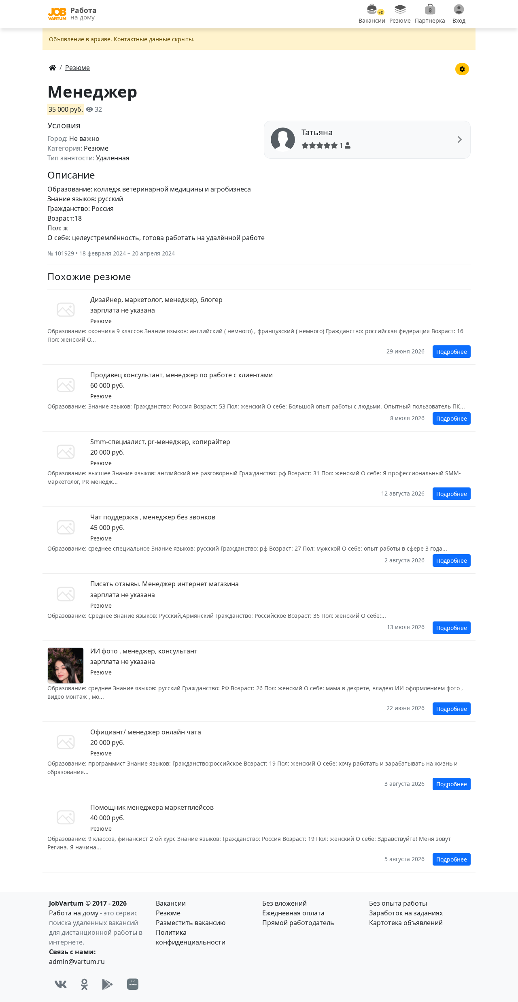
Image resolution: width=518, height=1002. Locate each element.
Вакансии (171, 903)
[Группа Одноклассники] (84, 984)
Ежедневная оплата (293, 912)
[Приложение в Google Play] (108, 984)
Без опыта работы (398, 903)
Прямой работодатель (298, 922)
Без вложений (284, 903)
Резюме (168, 912)
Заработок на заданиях (406, 912)
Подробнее (451, 351)
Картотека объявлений (406, 922)
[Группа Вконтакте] (60, 984)
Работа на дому (73, 912)
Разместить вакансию (190, 922)
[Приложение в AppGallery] (133, 984)
